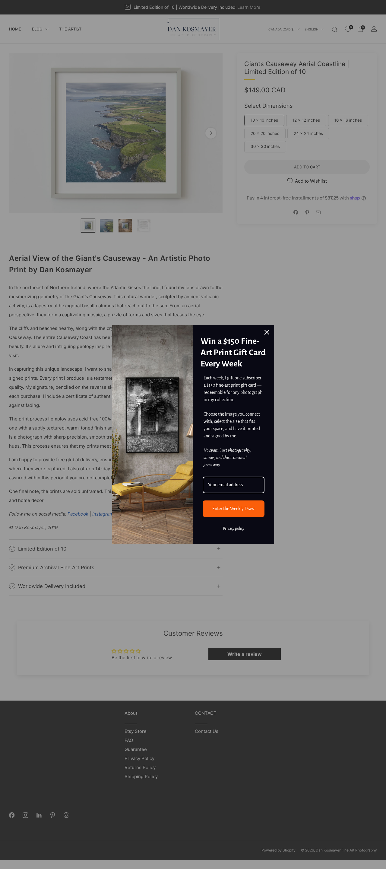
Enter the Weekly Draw (233, 508)
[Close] (267, 332)
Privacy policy (233, 528)
